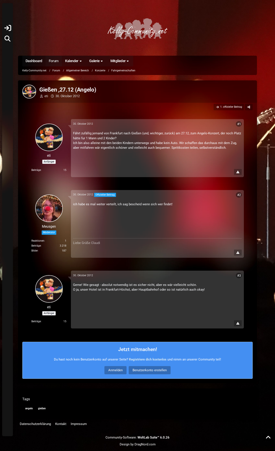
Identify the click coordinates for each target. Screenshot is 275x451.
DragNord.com (145, 444)
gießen (42, 408)
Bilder (34, 250)
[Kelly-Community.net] (137, 29)
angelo (29, 408)
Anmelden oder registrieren (7, 28)
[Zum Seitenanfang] (268, 437)
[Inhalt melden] (238, 172)
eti (46, 96)
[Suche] (7, 38)
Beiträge (36, 170)
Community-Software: (137, 437)
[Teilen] (249, 107)
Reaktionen (37, 240)
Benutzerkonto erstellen (150, 370)
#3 (239, 276)
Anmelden (115, 370)
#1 (239, 124)
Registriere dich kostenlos (148, 359)
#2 (239, 195)
